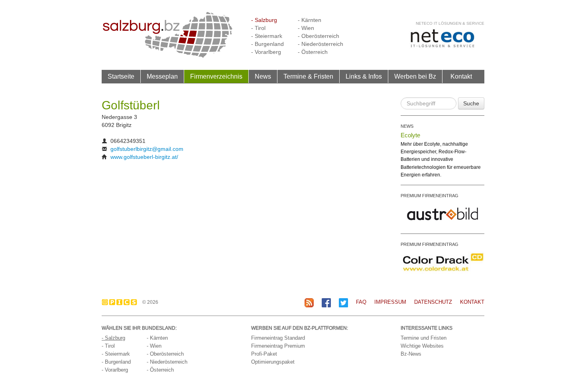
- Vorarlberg (266, 52)
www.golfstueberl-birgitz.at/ (144, 157)
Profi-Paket (264, 354)
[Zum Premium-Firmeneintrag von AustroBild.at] (442, 213)
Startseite (121, 76)
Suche (471, 103)
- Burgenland (267, 44)
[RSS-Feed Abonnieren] (309, 302)
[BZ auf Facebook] (326, 302)
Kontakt (461, 76)
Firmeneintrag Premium (278, 346)
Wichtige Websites (422, 346)
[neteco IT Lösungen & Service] (442, 38)
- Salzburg (264, 20)
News (263, 76)
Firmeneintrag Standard (278, 338)
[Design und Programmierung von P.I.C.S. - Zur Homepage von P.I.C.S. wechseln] (121, 302)
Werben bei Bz (415, 76)
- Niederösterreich (320, 44)
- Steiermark (266, 36)
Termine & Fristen (308, 76)
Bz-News (411, 354)
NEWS (407, 126)
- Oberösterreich (318, 36)
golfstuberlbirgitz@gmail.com (146, 149)
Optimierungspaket (273, 362)
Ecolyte (410, 135)
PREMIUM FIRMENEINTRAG (429, 195)
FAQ (361, 302)
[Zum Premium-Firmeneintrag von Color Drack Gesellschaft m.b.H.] (442, 262)
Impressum (390, 302)
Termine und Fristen (423, 338)
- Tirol (258, 28)
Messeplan (162, 76)
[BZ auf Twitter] (343, 302)
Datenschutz (433, 302)
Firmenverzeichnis (216, 76)
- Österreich (313, 52)
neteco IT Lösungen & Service (450, 23)
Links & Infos (364, 76)
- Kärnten (309, 20)
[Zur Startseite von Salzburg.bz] (167, 34)
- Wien (306, 28)
